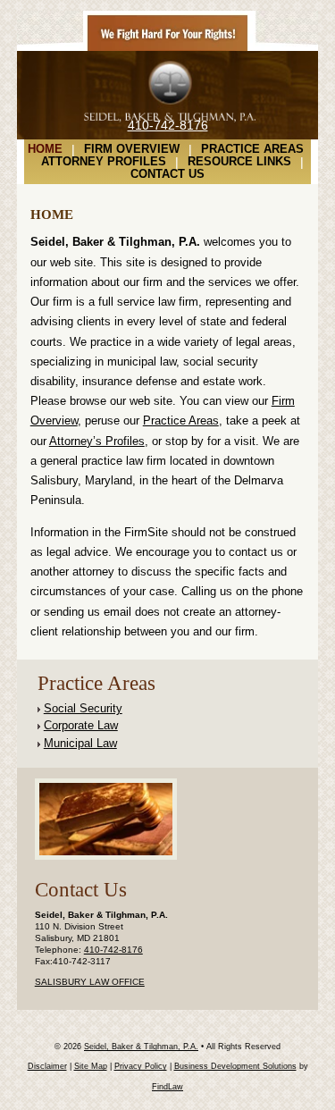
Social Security (83, 708)
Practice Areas (252, 149)
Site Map (90, 1066)
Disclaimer (47, 1066)
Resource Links (239, 162)
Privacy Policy (140, 1066)
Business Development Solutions (235, 1066)
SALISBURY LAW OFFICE (90, 982)
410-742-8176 (168, 125)
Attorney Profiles (103, 162)
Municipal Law (80, 743)
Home (45, 149)
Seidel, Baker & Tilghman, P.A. (141, 1046)
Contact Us (167, 174)
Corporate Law (81, 725)
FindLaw (167, 1086)
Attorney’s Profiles (97, 441)
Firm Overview (132, 149)
